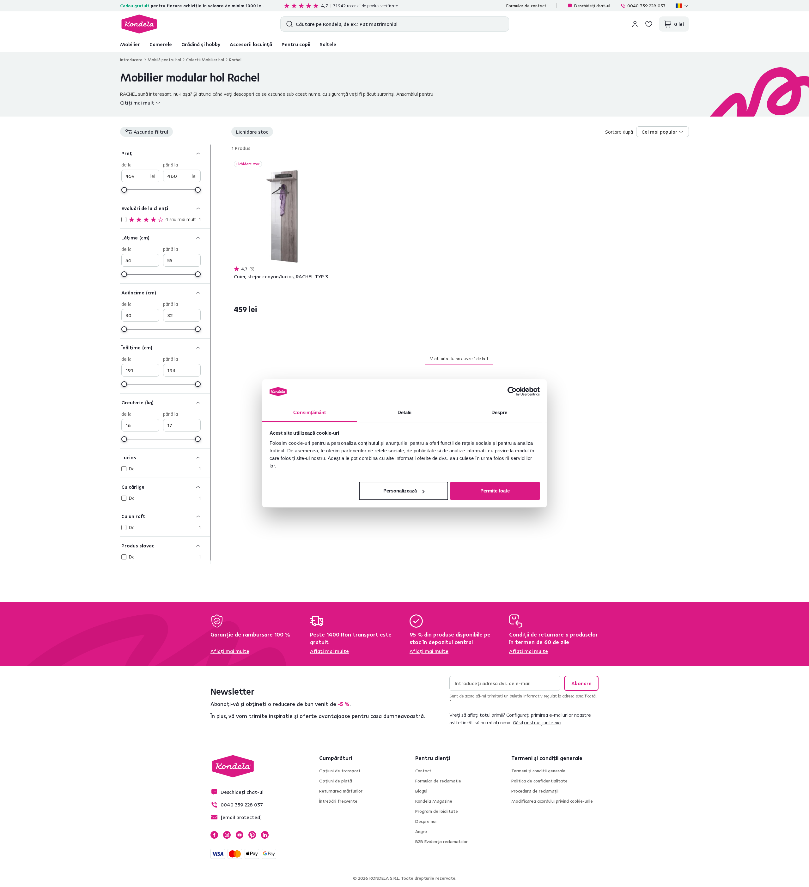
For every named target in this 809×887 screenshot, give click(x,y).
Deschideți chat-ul (592, 5)
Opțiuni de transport (340, 771)
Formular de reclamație (438, 781)
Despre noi (425, 821)
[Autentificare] (635, 24)
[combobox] (662, 131)
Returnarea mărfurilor (340, 791)
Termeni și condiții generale (538, 771)
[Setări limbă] (682, 5)
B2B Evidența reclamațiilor (441, 841)
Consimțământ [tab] (309, 412)
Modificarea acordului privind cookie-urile (552, 801)
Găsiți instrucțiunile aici (537, 722)
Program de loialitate (436, 811)
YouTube (239, 835)
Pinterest (252, 835)
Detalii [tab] (405, 412)
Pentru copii (296, 44)
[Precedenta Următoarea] (282, 217)
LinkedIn (265, 835)
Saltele (328, 44)
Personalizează (400, 490)
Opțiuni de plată (335, 781)
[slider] (124, 190)
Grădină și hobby (200, 44)
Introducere (131, 59)
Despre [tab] (499, 412)
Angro (421, 831)
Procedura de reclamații (534, 791)
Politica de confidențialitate (539, 781)
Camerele (160, 44)
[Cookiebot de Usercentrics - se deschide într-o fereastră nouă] (512, 391)
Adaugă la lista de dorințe (327, 164)
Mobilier (130, 44)
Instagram (227, 835)
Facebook (214, 835)
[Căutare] (288, 24)
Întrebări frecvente (338, 801)
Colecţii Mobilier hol (205, 59)
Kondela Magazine (433, 801)
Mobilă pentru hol (164, 59)
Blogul (421, 791)
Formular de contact (526, 5)
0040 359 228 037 (646, 5)
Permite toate (495, 490)
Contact (423, 771)
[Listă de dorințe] (649, 24)
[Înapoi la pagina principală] (139, 24)
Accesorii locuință (251, 44)
